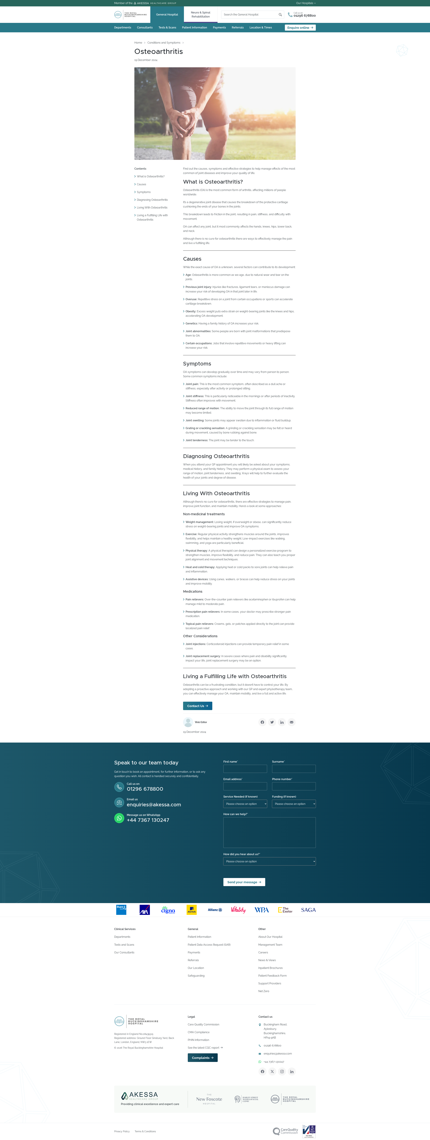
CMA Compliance (198, 1032)
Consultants (145, 27)
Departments (122, 27)
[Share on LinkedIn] (282, 722)
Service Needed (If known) (240, 796)
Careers (263, 952)
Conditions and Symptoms (163, 42)
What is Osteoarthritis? (151, 176)
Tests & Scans (167, 27)
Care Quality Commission (203, 1024)
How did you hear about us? (241, 854)
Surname (278, 761)
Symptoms (144, 192)
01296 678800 (145, 789)
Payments (219, 27)
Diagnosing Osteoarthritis (152, 199)
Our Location (196, 968)
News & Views (267, 960)
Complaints (200, 1058)
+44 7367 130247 (148, 820)
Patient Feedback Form (272, 975)
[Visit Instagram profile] (282, 1071)
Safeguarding (196, 975)
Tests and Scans (124, 944)
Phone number (282, 779)
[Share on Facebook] (262, 722)
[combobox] (251, 15)
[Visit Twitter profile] (272, 1071)
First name (230, 761)
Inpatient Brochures (270, 968)
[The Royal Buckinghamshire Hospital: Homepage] (130, 15)
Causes (141, 184)
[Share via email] (292, 722)
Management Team (270, 944)
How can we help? (235, 814)
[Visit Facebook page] (263, 1071)
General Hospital (167, 14)
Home (138, 42)
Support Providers (269, 983)
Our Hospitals (304, 3)
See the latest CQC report (203, 1047)
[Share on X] (272, 722)
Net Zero (263, 991)
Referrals (238, 27)
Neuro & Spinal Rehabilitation (200, 14)
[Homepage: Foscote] (136, 1021)
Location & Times (261, 27)
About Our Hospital (270, 936)
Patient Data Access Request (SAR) (209, 944)
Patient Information (194, 27)
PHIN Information (198, 1040)
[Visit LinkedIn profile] (292, 1071)
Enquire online (298, 27)
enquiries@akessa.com (154, 804)
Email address (232, 779)
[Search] (280, 14)
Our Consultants (124, 952)
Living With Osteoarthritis (152, 207)
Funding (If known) (284, 796)
